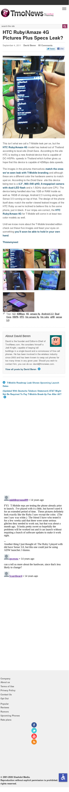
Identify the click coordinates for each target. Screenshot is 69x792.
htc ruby (44, 316)
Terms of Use (7, 686)
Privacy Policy (8, 690)
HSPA (15, 316)
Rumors (5, 711)
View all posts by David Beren (22, 369)
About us (5, 682)
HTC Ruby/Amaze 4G (15, 147)
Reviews (5, 707)
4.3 (13, 313)
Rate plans (6, 719)
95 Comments (45, 45)
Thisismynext (10, 242)
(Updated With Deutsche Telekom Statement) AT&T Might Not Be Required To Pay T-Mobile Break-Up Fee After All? (32, 394)
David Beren (29, 45)
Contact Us (6, 694)
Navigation (64, 9)
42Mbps (21, 313)
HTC (22, 316)
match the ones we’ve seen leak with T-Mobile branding (33, 170)
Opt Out (5, 698)
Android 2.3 (47, 313)
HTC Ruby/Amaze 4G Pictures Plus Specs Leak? (33, 35)
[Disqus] (34, 535)
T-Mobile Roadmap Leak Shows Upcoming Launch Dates (31, 384)
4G (27, 313)
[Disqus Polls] (34, 449)
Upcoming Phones (10, 715)
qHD (52, 316)
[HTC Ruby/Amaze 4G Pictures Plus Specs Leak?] (34, 97)
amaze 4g (35, 313)
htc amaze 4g (32, 316)
